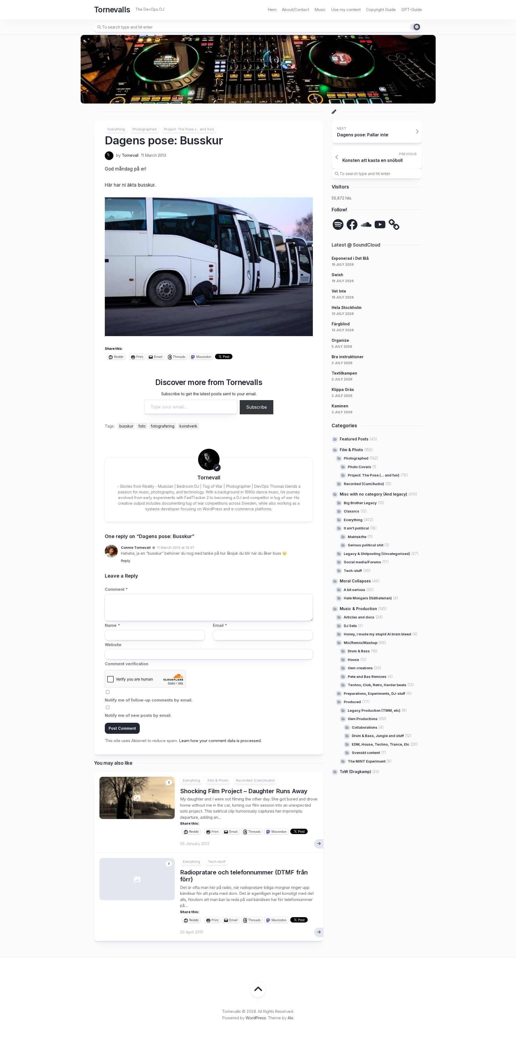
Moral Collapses (355, 581)
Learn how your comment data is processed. (220, 740)
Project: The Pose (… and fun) (373, 475)
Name (112, 625)
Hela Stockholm (346, 307)
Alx (290, 1017)
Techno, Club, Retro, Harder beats (377, 685)
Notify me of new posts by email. (138, 715)
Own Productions (363, 719)
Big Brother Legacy (360, 502)
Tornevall (130, 155)
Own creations (360, 668)
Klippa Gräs (343, 389)
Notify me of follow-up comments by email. (148, 700)
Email (220, 625)
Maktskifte (357, 536)
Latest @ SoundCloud (356, 245)
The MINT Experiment (366, 761)
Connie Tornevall (136, 547)
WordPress (256, 1017)
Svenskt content (366, 752)
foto (142, 426)
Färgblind (341, 324)
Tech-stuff (216, 861)
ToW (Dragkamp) (355, 771)
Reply (125, 560)
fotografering (162, 426)
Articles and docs (359, 617)
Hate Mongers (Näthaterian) (368, 598)
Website (113, 644)
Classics (351, 511)
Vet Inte (339, 291)
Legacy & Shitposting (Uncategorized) (377, 553)
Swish (337, 274)
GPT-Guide (411, 9)
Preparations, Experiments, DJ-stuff (374, 693)
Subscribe (256, 407)
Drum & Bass (359, 651)
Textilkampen (344, 373)
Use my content (346, 9)
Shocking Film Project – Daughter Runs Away (243, 791)
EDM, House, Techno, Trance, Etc (380, 744)
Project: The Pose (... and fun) (189, 129)
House (353, 659)
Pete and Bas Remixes (367, 676)
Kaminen (340, 406)
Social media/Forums (362, 562)
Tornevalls (112, 9)
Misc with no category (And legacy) (373, 494)
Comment (116, 589)
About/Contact (295, 9)
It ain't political (356, 528)
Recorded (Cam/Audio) (255, 780)
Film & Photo (218, 780)
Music (320, 9)
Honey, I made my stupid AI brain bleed (377, 634)
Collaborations (364, 727)
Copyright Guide (381, 9)
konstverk (188, 426)
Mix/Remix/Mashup (360, 642)
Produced (352, 702)
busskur (126, 426)
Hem (272, 9)
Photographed (144, 129)
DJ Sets (350, 625)
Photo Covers (359, 466)
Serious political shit (365, 545)
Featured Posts (354, 439)
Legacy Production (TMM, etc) (374, 710)
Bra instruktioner (348, 356)
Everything (116, 129)
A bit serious (354, 589)
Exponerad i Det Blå (350, 258)
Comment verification (126, 663)
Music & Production (358, 608)
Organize (340, 340)
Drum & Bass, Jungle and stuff (378, 735)
